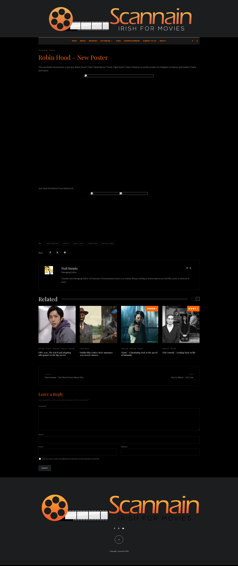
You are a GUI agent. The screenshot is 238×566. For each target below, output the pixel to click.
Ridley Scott (79, 243)
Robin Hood (93, 243)
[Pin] (65, 252)
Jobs (118, 41)
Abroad (41, 348)
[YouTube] (123, 528)
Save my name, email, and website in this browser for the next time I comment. (70, 459)
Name (41, 435)
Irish (74, 41)
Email (41, 447)
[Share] (50, 252)
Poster (66, 243)
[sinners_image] (98, 324)
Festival (64, 348)
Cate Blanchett (53, 243)
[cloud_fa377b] (139, 324)
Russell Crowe (108, 243)
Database (105, 41)
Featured (56, 348)
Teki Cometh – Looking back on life (178, 352)
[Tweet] (57, 252)
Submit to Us (149, 41)
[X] (197, 40)
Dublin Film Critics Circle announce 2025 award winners (96, 353)
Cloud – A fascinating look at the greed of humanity (139, 353)
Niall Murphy (69, 268)
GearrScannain (132, 41)
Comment (42, 406)
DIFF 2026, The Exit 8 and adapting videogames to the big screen (54, 353)
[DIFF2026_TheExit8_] (57, 324)
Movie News (43, 50)
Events (48, 348)
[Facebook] (192, 40)
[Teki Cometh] (181, 324)
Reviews (93, 41)
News (83, 41)
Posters (52, 50)
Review (140, 348)
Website (124, 447)
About (162, 41)
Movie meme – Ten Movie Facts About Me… (64, 376)
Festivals (71, 348)
